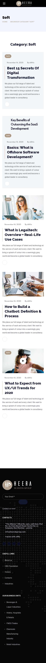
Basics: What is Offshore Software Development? (23, 152)
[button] (43, 3)
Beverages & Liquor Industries (13, 604)
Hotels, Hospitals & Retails (13, 615)
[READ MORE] (7, 104)
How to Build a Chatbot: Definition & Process (23, 311)
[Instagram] (18, 543)
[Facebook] (9, 543)
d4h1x (31, 63)
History (8, 572)
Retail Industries (13, 644)
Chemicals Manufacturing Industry (12, 634)
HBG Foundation (11, 566)
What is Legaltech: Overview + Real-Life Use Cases (23, 234)
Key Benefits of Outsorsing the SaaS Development (24, 124)
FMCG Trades (12, 623)
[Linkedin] (14, 543)
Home (4, 22)
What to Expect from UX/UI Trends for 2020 (23, 388)
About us (8, 560)
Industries (9, 584)
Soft (8, 56)
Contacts (8, 578)
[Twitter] (4, 543)
